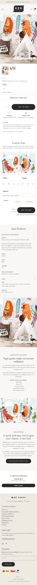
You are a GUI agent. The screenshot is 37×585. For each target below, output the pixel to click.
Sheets (18, 201)
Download (29, 201)
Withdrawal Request (8, 516)
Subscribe (8, 564)
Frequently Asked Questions (10, 512)
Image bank (5, 523)
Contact (4, 525)
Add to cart (23, 107)
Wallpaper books (7, 520)
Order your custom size (18, 97)
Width (5, 178)
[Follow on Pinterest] (6, 544)
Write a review (18, 485)
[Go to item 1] (5, 70)
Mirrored (6, 200)
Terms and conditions (19, 581)
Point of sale (5, 518)
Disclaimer (27, 581)
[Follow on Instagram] (3, 544)
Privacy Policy (11, 581)
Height (24, 178)
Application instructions (18, 461)
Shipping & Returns (8, 514)
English (17, 577)
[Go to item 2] (12, 68)
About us (4, 509)
